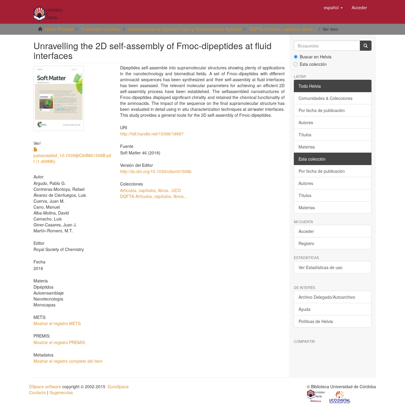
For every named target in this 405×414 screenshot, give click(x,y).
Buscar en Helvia (315, 57)
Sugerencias (61, 392)
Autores (306, 122)
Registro (306, 243)
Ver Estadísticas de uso (320, 267)
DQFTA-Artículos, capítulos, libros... (282, 29)
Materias (307, 147)
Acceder (306, 231)
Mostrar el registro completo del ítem (68, 361)
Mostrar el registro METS (57, 323)
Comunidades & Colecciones (326, 98)
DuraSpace (118, 386)
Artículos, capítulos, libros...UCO (150, 190)
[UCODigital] (340, 396)
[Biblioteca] (316, 396)
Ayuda (304, 309)
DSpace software (45, 386)
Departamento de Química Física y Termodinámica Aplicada (184, 29)
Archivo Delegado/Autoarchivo (327, 297)
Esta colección (313, 64)
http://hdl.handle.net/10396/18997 (152, 134)
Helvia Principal (58, 29)
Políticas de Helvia (316, 321)
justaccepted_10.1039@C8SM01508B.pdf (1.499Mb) (72, 158)
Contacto (37, 392)
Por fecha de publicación (322, 110)
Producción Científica (101, 29)
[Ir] (365, 46)
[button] (333, 7)
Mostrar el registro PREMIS (59, 342)
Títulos (305, 135)
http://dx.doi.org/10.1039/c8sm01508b (156, 171)
